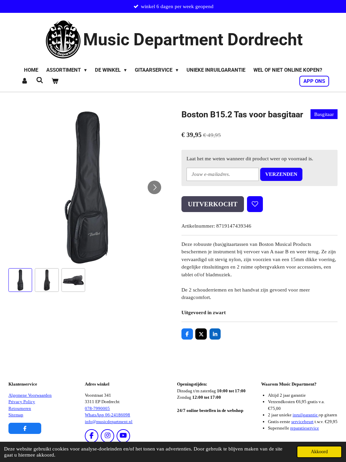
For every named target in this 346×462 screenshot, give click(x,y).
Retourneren (19, 408)
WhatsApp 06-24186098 (107, 414)
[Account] (24, 81)
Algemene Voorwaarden (30, 395)
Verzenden (281, 174)
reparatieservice (304, 428)
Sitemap (15, 414)
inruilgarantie (306, 414)
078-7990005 (97, 408)
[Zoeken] (39, 80)
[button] (20, 280)
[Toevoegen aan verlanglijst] (255, 204)
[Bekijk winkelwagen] (55, 81)
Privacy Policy (21, 401)
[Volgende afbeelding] (154, 187)
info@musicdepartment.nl (108, 421)
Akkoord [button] (319, 451)
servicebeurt (302, 421)
